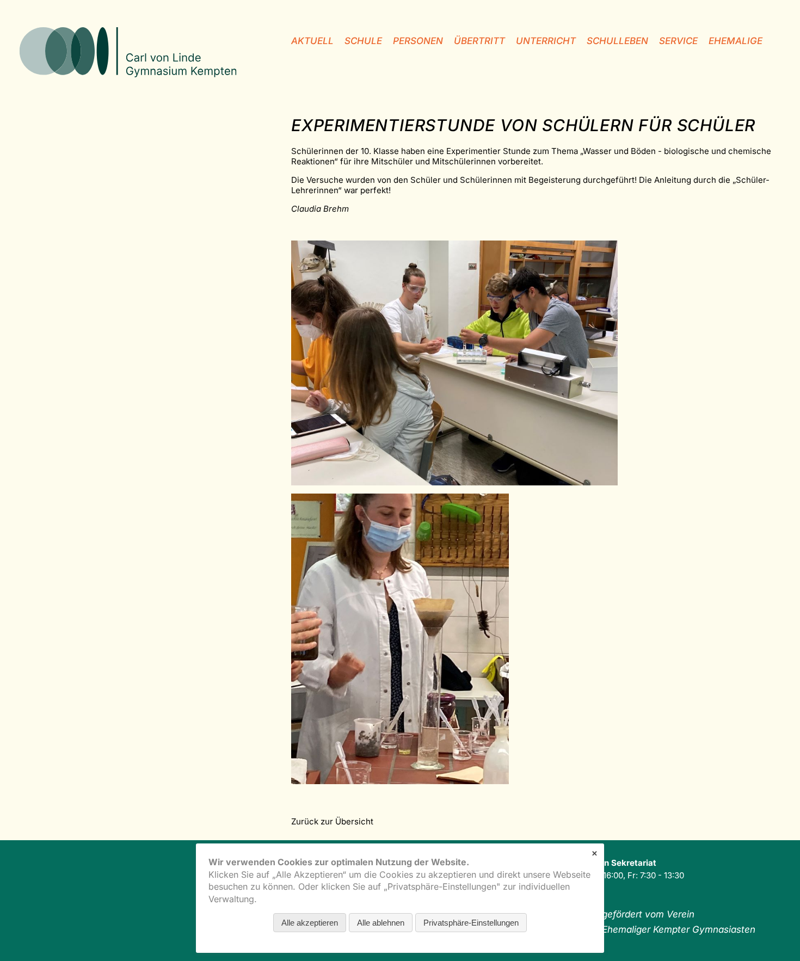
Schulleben (617, 40)
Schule (363, 40)
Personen (418, 40)
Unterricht (546, 40)
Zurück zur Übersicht (332, 821)
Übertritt (479, 40)
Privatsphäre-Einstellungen (471, 922)
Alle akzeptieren (309, 922)
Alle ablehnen (380, 922)
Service (678, 40)
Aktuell (312, 40)
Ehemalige (735, 40)
